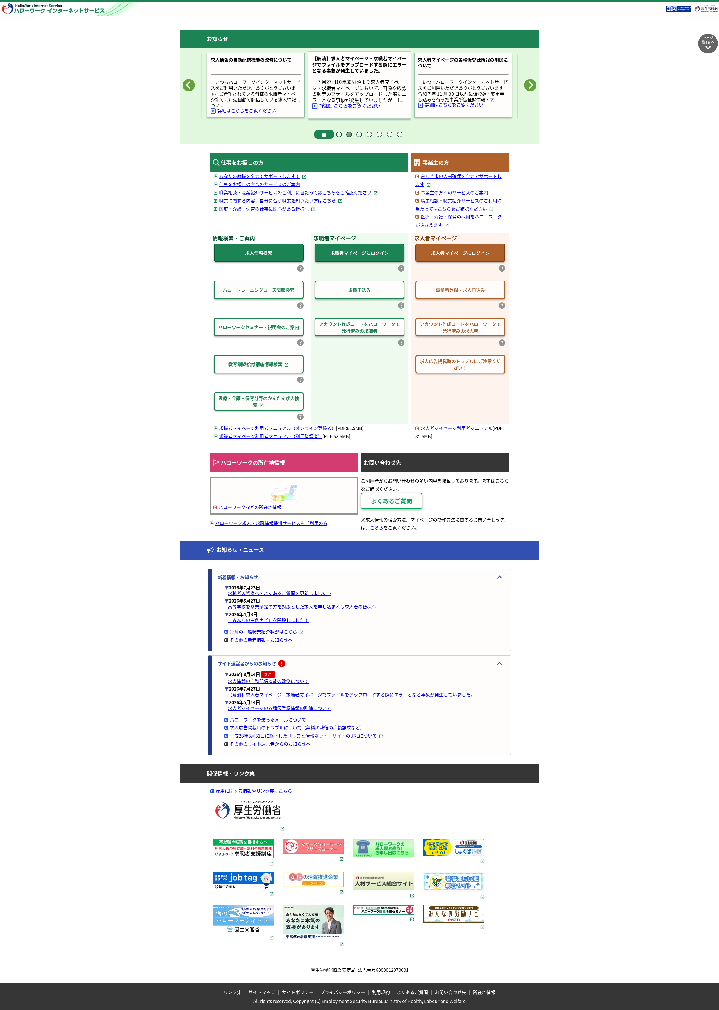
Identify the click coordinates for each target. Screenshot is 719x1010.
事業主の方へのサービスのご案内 (454, 192)
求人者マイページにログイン (460, 252)
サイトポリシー (297, 992)
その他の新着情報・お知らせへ (261, 639)
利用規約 (381, 992)
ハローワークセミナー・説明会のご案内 (258, 327)
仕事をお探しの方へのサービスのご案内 (259, 184)
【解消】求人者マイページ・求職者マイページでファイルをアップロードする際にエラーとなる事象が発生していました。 (351, 694)
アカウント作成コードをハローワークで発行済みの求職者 (359, 327)
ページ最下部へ (708, 39)
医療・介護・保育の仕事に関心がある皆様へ (264, 208)
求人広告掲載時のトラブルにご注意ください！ (460, 364)
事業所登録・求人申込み (460, 290)
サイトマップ (261, 992)
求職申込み (359, 290)
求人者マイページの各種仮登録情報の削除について (279, 708)
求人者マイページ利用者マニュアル (457, 428)
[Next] (530, 85)
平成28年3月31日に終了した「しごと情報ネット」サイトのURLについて (303, 735)
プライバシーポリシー (342, 992)
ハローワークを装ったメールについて (268, 719)
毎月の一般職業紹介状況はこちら (263, 631)
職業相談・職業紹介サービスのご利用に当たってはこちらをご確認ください (295, 192)
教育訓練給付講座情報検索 (255, 364)
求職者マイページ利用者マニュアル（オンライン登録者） (277, 428)
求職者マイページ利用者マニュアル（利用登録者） (270, 436)
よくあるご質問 (412, 992)
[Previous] (189, 85)
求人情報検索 (258, 252)
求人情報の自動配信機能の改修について (268, 681)
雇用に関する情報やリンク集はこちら (254, 790)
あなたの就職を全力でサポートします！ (259, 176)
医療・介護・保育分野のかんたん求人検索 (258, 401)
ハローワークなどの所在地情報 (250, 507)
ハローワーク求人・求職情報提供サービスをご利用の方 (271, 523)
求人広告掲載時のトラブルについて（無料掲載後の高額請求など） (297, 727)
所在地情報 (484, 992)
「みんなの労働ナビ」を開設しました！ (268, 620)
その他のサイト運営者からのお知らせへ (270, 743)
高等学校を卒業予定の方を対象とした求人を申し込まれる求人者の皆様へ (302, 606)
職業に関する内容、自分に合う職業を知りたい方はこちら (277, 200)
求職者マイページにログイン (359, 252)
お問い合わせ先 (450, 992)
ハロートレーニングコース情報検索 (258, 290)
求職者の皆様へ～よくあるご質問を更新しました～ (279, 593)
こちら (376, 527)
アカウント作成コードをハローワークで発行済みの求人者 (460, 327)
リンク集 (233, 992)
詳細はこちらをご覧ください (246, 110)
